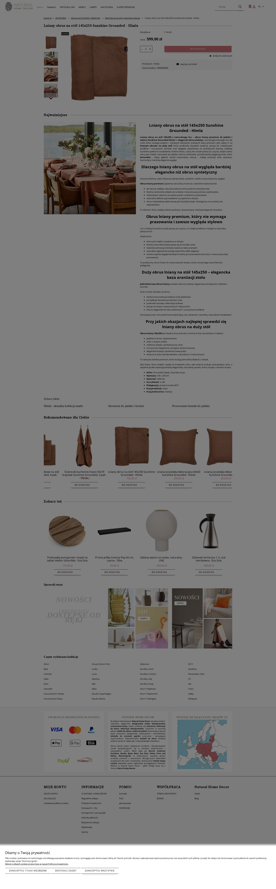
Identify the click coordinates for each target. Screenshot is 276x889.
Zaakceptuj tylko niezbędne (28, 871)
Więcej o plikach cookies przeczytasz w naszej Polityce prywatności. (36, 863)
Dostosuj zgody (66, 871)
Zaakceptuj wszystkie (100, 871)
